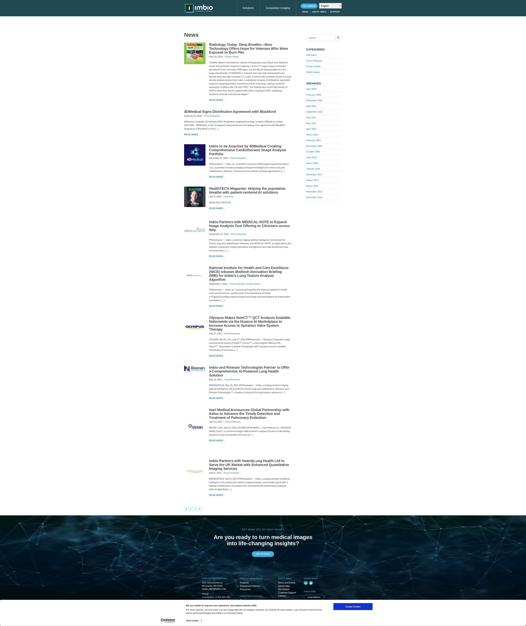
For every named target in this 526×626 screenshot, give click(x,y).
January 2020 (313, 168)
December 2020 (314, 146)
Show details (192, 620)
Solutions (248, 7)
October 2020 (313, 151)
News (305, 12)
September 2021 (314, 111)
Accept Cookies (353, 606)
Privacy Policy (235, 613)
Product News (232, 57)
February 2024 (313, 94)
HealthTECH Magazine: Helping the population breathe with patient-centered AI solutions (247, 190)
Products (244, 583)
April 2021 (311, 129)
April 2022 (311, 106)
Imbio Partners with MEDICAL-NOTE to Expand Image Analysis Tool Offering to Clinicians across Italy (249, 226)
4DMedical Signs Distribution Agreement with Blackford (230, 112)
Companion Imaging (278, 7)
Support (335, 12)
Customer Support (287, 592)
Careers (282, 596)
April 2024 (311, 89)
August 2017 (312, 180)
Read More (216, 100)
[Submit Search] (338, 38)
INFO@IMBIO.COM (217, 589)
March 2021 (312, 134)
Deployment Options (250, 586)
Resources (245, 589)
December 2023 (314, 100)
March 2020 (312, 163)
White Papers (313, 72)
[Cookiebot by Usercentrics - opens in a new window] (168, 621)
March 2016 (312, 186)
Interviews (229, 197)
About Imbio (319, 12)
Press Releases (212, 116)
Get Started (309, 6)
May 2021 (311, 123)
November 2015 (314, 191)
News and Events (286, 583)
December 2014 (314, 197)
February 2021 (313, 140)
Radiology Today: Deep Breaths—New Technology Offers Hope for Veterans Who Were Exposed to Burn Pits (248, 48)
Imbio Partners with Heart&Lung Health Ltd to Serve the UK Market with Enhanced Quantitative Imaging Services (249, 465)
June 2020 (311, 157)
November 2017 (314, 174)
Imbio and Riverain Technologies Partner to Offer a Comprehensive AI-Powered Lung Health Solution (249, 371)
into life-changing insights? (263, 543)
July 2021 (311, 117)
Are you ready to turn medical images (263, 537)
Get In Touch (263, 554)
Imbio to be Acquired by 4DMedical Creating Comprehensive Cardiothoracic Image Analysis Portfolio (247, 150)
